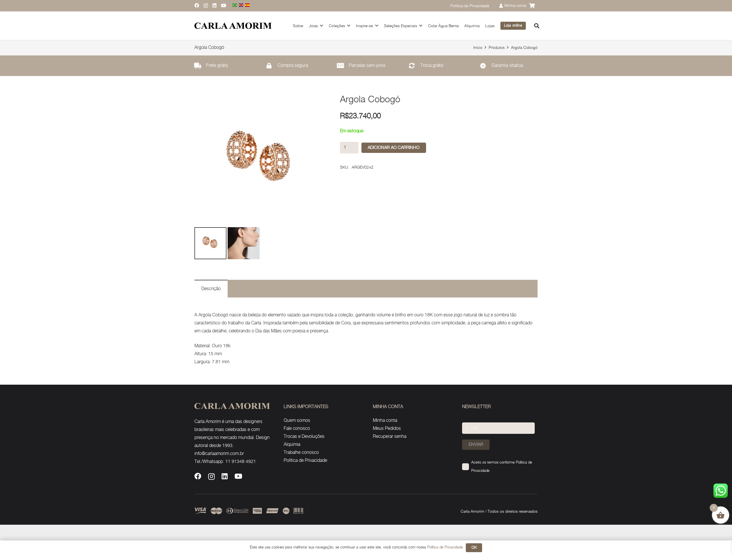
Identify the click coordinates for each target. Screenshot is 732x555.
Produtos (497, 47)
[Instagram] (206, 5)
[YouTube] (223, 5)
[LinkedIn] (214, 5)
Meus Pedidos (387, 428)
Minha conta (385, 420)
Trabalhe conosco (301, 452)
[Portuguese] (235, 5)
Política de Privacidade (305, 460)
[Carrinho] (532, 5)
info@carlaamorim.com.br (219, 453)
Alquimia (292, 444)
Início (477, 47)
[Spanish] (247, 5)
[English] (241, 5)
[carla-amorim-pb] (233, 26)
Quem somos (297, 420)
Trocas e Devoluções (304, 436)
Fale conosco (297, 428)
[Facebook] (196, 5)
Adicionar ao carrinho (393, 147)
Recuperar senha (389, 436)
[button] (321, 25)
